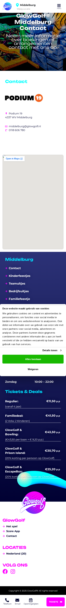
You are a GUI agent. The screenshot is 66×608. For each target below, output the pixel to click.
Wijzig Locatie (23, 9)
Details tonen (49, 350)
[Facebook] (5, 571)
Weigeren (33, 369)
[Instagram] (12, 571)
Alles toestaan (33, 359)
